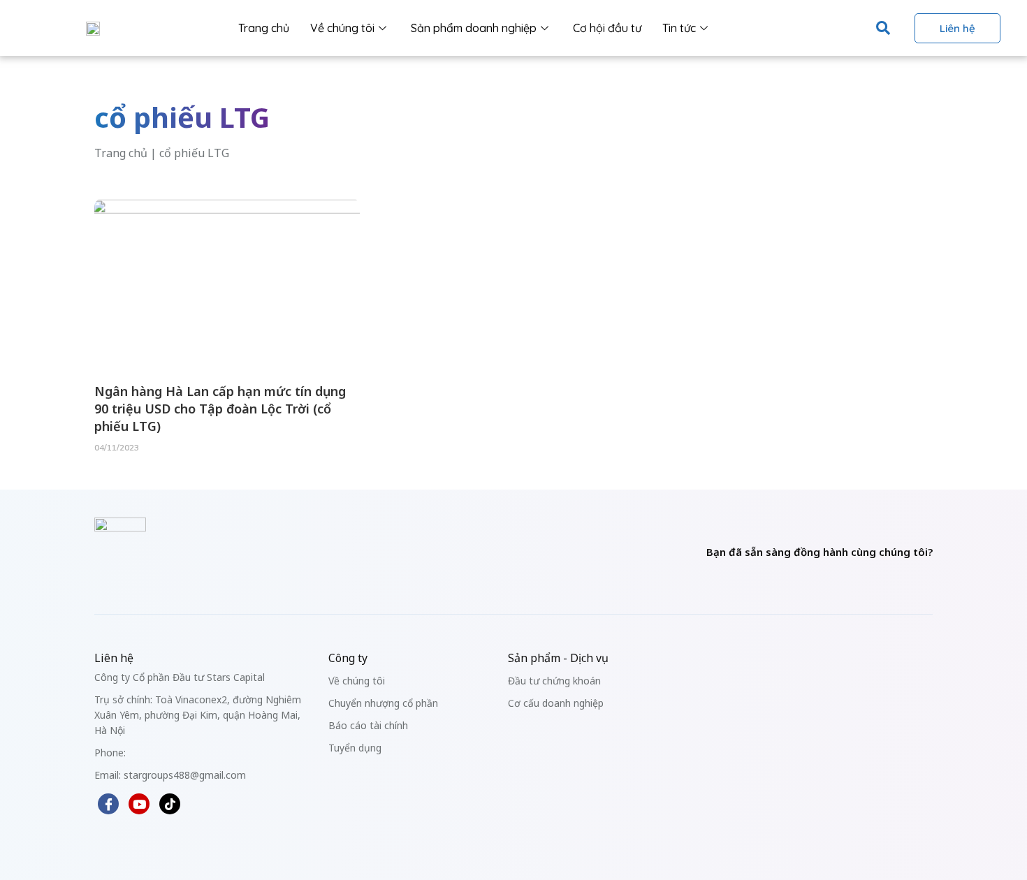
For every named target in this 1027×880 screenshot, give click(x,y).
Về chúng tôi (342, 28)
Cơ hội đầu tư (607, 28)
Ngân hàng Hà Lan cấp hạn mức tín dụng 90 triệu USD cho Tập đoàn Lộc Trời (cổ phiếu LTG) (220, 408)
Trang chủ (263, 28)
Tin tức (679, 28)
